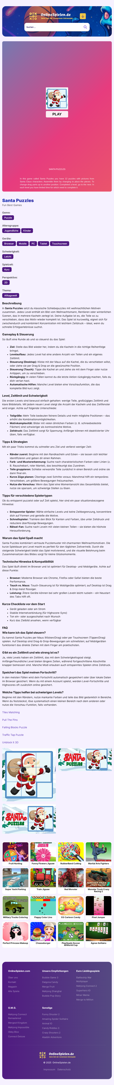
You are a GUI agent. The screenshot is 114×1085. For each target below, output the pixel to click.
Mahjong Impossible (18, 1027)
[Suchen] (85, 27)
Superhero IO (83, 990)
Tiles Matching (11, 712)
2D (6, 282)
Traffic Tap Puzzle (13, 734)
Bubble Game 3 (50, 977)
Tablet (43, 243)
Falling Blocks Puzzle (14, 727)
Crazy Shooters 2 (51, 1032)
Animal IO (47, 1023)
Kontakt (12, 982)
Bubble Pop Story (51, 995)
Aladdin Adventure (52, 1037)
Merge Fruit (48, 986)
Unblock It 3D (10, 742)
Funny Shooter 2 (51, 1014)
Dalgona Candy (50, 982)
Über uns (13, 977)
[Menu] (83, 16)
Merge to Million (84, 999)
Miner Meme (83, 995)
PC (33, 243)
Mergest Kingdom (17, 1022)
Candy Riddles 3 (50, 1028)
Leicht (7, 256)
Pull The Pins (10, 719)
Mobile (23, 243)
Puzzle (8, 217)
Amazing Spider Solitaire (55, 1019)
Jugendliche (11, 230)
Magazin (12, 986)
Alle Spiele (13, 991)
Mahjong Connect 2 (86, 986)
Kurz (7, 269)
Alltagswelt (10, 295)
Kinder (27, 230)
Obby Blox (13, 1031)
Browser (9, 243)
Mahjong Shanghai (52, 991)
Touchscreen (59, 243)
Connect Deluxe (16, 1036)
